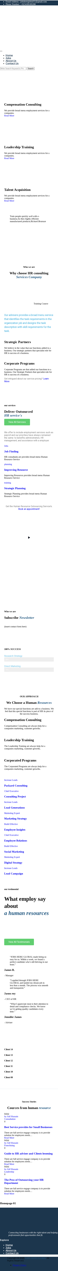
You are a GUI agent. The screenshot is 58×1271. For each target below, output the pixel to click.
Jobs (8, 58)
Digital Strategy (13, 862)
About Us (11, 60)
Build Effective (11, 824)
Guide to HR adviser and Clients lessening (28, 1153)
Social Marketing (14, 851)
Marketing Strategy (15, 818)
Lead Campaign (13, 873)
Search (31, 69)
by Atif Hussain (11, 1116)
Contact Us (12, 63)
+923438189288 (28, 4)
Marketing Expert (12, 813)
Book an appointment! (29, 509)
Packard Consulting (15, 785)
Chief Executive (11, 791)
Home (9, 55)
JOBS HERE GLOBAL (35, 1258)
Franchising (9, 1145)
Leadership (9, 1172)
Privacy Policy (19, 1265)
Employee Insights (14, 829)
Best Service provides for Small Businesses (28, 1127)
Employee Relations (15, 840)
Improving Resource (16, 469)
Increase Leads (10, 780)
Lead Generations (14, 807)
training (7, 483)
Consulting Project (15, 796)
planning (8, 464)
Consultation (9, 1119)
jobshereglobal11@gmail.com (33, 1)
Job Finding (11, 451)
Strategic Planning (15, 488)
